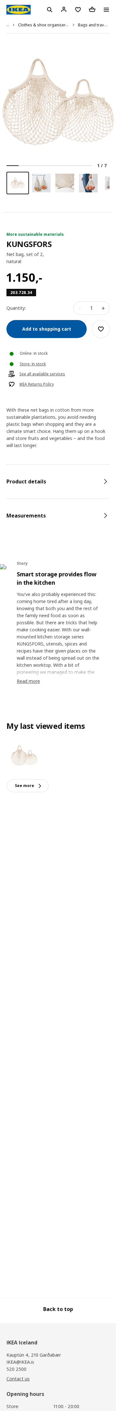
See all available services (42, 374)
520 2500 (16, 1369)
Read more (28, 681)
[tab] (58, 481)
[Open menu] (106, 9)
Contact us (18, 1379)
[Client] (63, 9)
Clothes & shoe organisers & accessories (56, 25)
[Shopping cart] (92, 9)
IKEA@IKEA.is (20, 1362)
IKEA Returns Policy (36, 384)
